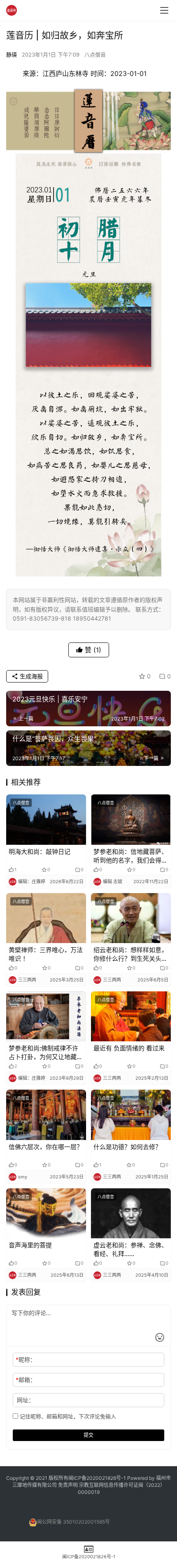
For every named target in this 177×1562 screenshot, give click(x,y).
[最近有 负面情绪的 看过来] (131, 1016)
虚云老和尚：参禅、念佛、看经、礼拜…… (130, 1249)
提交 (88, 1435)
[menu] (164, 10)
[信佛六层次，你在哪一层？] (46, 1115)
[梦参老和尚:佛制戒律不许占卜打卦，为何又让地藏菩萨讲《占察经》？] (46, 1016)
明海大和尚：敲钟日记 (39, 852)
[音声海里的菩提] (46, 1213)
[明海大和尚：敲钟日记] (46, 819)
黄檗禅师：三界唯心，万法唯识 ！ (46, 954)
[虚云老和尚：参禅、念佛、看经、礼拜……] (131, 1213)
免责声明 (68, 1485)
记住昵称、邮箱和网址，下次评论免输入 (67, 1416)
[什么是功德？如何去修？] (131, 1115)
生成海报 (30, 676)
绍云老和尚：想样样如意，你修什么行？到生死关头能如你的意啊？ (130, 954)
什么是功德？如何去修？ (127, 1147)
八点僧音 (95, 54)
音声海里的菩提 (30, 1245)
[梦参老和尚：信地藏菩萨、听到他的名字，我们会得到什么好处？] (131, 819)
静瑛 (11, 54)
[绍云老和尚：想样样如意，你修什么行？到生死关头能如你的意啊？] (131, 918)
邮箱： (26, 1379)
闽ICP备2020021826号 (94, 1478)
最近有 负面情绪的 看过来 (129, 1048)
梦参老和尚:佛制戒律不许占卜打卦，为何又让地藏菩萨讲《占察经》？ (46, 1052)
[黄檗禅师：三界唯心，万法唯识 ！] (46, 918)
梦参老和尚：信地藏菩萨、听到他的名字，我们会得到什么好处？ (130, 856)
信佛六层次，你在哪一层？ (46, 1147)
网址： (25, 1399)
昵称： (26, 1359)
